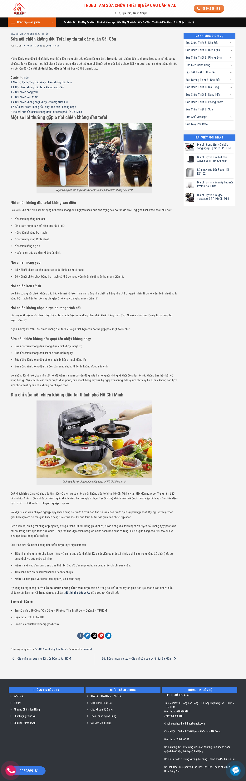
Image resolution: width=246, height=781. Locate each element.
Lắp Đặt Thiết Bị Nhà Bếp (200, 72)
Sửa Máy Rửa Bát (86, 22)
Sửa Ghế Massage (105, 22)
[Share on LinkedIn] (108, 636)
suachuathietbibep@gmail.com (188, 723)
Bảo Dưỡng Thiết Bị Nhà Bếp (202, 80)
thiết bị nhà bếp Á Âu (76, 592)
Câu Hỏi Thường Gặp (25, 722)
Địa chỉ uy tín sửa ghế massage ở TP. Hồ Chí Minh (213, 197)
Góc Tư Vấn (144, 22)
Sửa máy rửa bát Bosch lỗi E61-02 (213, 171)
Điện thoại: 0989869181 (177, 711)
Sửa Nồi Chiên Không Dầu (25, 34)
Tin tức (44, 34)
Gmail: (167, 723)
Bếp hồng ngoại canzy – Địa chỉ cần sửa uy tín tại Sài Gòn (137, 658)
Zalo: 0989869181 (174, 715)
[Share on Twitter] (87, 636)
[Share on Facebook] (80, 636)
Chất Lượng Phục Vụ (25, 716)
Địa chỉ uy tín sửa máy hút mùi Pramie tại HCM (215, 184)
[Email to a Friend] (94, 636)
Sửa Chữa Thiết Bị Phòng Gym (203, 57)
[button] (32, 22)
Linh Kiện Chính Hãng (197, 65)
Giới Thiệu (179, 22)
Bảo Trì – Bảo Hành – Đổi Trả (106, 696)
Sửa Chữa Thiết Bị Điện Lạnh (202, 50)
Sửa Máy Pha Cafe (126, 22)
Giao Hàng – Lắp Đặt (101, 702)
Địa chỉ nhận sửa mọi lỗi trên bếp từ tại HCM (44, 658)
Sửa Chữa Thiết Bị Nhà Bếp (201, 43)
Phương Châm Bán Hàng (27, 709)
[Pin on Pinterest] (101, 636)
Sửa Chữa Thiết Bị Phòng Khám (204, 102)
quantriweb (52, 46)
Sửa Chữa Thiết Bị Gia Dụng (202, 87)
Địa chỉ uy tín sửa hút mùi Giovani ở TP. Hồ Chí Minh (212, 159)
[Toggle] (231, 42)
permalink (87, 649)
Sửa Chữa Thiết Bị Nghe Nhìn (202, 94)
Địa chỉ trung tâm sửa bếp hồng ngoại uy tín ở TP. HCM (214, 146)
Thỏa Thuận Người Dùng (103, 716)
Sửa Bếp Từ (70, 22)
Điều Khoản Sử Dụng (102, 709)
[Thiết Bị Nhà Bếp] (30, 8)
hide (26, 77)
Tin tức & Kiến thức (162, 22)
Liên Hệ (190, 22)
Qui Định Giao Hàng (101, 722)
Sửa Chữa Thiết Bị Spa (199, 109)
